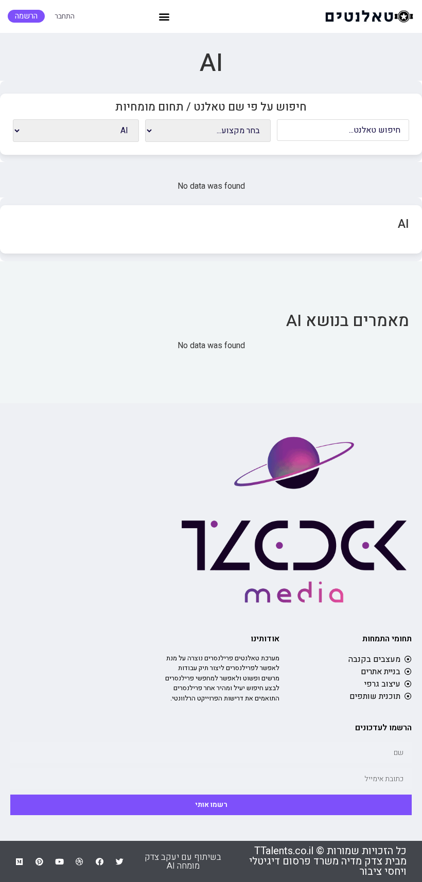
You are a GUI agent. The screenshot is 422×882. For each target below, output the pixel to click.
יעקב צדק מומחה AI (172, 861)
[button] (163, 16)
